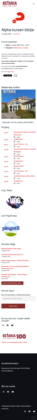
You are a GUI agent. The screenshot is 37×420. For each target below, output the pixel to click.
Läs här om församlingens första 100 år (14, 342)
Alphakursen (18, 48)
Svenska (25, 48)
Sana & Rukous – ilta (21, 144)
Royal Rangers (19, 156)
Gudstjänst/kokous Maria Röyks (24, 176)
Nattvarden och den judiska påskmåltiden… (18, 122)
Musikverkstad (18, 166)
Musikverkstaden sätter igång (11, 249)
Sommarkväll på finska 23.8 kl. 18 (12, 254)
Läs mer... (10, 371)
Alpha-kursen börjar (17, 29)
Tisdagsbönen (18, 139)
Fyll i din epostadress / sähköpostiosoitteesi (15, 295)
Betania (17, 34)
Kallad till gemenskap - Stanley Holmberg (15, 260)
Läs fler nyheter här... (12, 283)
